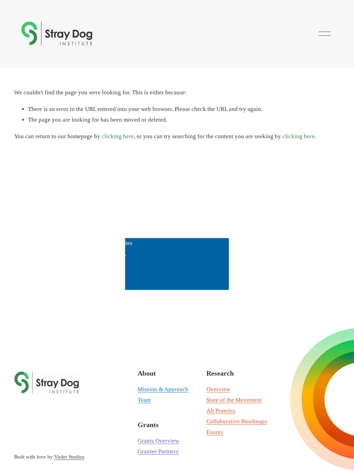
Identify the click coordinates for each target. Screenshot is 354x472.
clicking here (118, 136)
